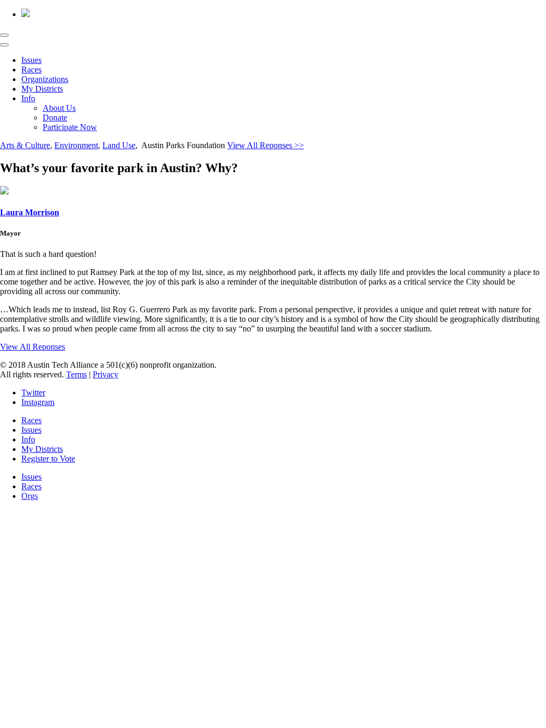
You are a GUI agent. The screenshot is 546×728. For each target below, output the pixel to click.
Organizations (44, 79)
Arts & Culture (25, 145)
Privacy (105, 374)
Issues (31, 59)
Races (31, 69)
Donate (55, 117)
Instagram (37, 402)
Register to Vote (48, 458)
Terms (76, 374)
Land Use (118, 145)
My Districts (42, 88)
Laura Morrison (29, 212)
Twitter (33, 392)
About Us (59, 107)
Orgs (29, 495)
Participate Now (70, 127)
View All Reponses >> (265, 145)
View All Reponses (32, 346)
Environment (76, 145)
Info (28, 98)
